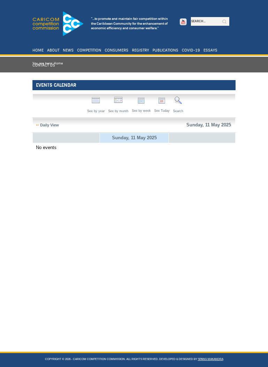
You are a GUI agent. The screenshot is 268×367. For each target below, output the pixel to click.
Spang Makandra (210, 359)
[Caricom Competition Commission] (57, 24)
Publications (165, 50)
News (68, 50)
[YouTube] (182, 22)
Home (38, 50)
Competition (89, 50)
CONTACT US (43, 65)
